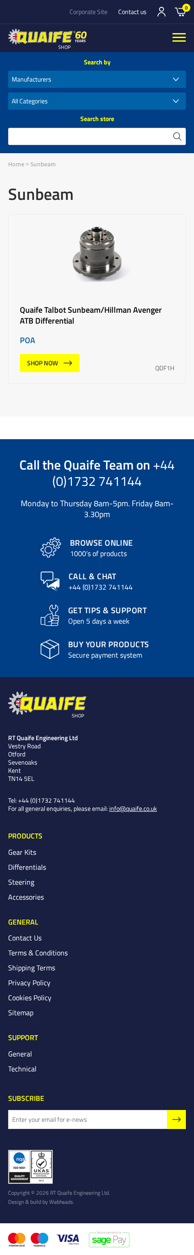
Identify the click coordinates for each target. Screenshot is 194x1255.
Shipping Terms (31, 968)
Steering (21, 882)
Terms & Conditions (38, 953)
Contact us (132, 12)
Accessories (26, 897)
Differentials (27, 867)
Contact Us (25, 938)
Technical (22, 1069)
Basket (180, 11)
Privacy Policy (29, 983)
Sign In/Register (161, 12)
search (177, 136)
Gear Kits (22, 852)
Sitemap (20, 1013)
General (20, 1054)
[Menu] (179, 38)
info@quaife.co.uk (133, 808)
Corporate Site (88, 12)
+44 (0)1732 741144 (113, 472)
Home (16, 164)
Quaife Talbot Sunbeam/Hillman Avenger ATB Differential (97, 298)
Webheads (61, 1201)
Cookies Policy (29, 998)
